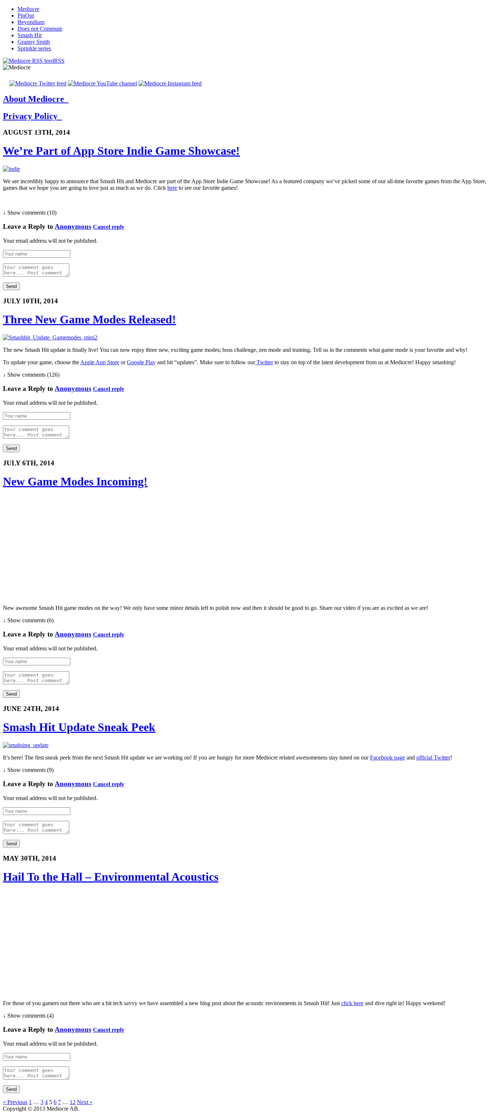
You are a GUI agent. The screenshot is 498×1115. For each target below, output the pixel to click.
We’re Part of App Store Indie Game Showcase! (121, 150)
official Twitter (433, 757)
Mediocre (28, 9)
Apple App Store (99, 362)
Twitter (264, 362)
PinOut (25, 15)
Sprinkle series (34, 48)
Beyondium (30, 22)
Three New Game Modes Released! (89, 319)
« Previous (15, 1102)
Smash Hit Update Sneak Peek (79, 727)
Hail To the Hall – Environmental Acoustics (110, 876)
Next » (85, 1102)
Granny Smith (33, 42)
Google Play (141, 362)
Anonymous (73, 226)
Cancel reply (108, 227)
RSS (59, 61)
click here (352, 1003)
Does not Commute (39, 29)
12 (72, 1102)
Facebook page (387, 757)
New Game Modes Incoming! (75, 481)
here (172, 188)
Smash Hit (29, 35)
